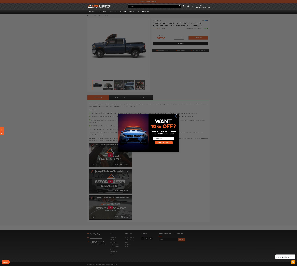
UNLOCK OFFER (163, 142)
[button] (192, 6)
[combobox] (154, 6)
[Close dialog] (176, 116)
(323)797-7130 (203, 5)
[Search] (179, 6)
